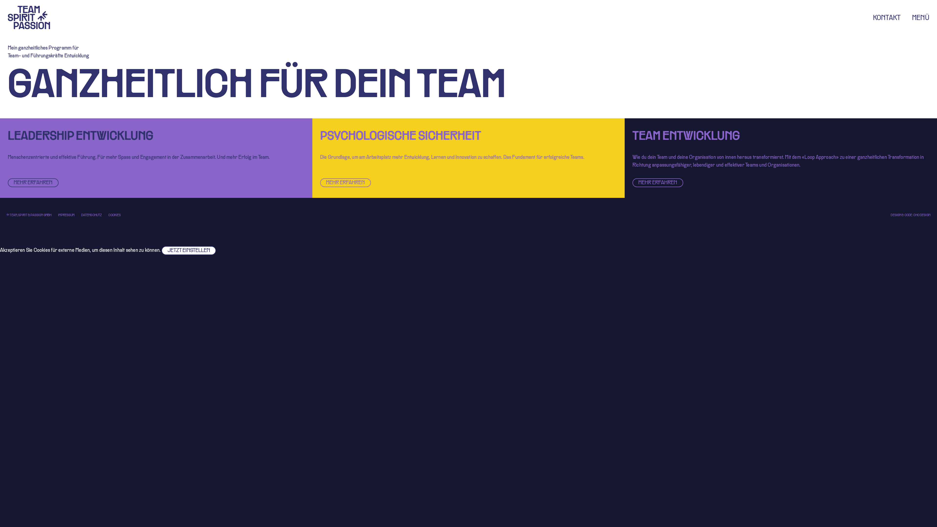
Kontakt (887, 18)
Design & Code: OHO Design (910, 215)
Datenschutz (91, 215)
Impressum (66, 215)
